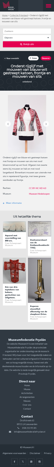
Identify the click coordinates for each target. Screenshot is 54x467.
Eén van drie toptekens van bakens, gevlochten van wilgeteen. (12, 292)
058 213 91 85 (29, 428)
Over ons (27, 404)
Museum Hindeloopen (39, 193)
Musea (27, 389)
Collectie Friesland (19, 15)
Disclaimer (35, 453)
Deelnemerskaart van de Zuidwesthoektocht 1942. (39, 244)
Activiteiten (27, 393)
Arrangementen (27, 397)
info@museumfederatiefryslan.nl (29, 431)
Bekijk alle (28, 44)
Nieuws (27, 401)
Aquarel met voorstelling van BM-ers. (13, 238)
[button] (48, 6)
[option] (27, 124)
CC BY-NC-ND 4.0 (37, 188)
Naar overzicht (12, 58)
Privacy (47, 453)
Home (5, 15)
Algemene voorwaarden (14, 453)
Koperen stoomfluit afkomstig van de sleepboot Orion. (38, 310)
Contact (27, 408)
